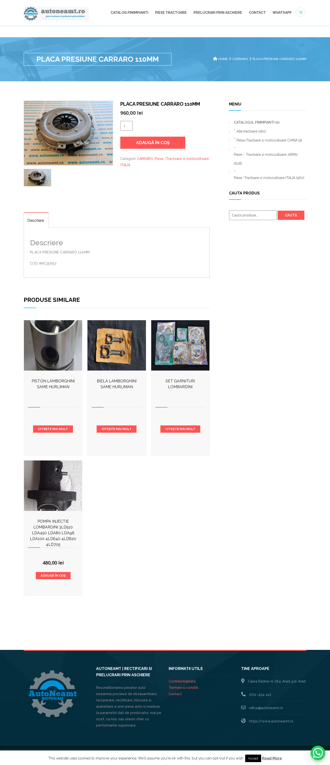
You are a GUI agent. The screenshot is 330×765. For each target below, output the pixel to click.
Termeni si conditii (183, 688)
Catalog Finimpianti (129, 13)
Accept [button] (253, 758)
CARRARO (240, 59)
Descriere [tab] (35, 220)
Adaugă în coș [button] (53, 575)
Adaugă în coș (153, 142)
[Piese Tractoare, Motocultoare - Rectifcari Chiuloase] (56, 13)
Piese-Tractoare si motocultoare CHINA (269, 140)
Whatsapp (282, 13)
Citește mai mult (53, 429)
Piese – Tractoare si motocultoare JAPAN (265, 159)
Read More (272, 758)
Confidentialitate (182, 681)
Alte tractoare (251, 131)
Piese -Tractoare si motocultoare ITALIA (269, 178)
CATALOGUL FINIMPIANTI (257, 122)
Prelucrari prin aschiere (218, 13)
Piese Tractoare (171, 13)
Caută (291, 215)
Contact (257, 13)
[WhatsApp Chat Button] (318, 753)
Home (223, 59)
